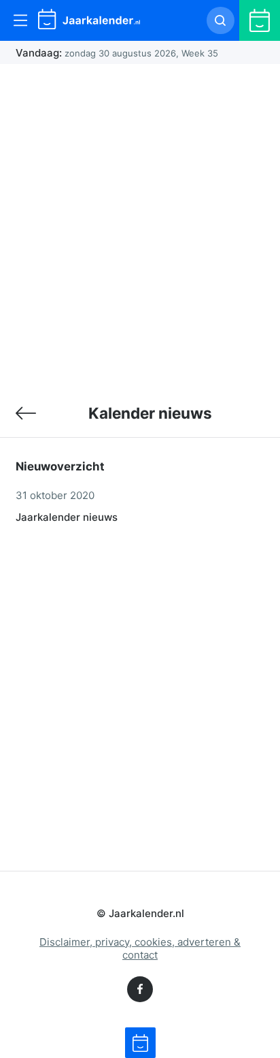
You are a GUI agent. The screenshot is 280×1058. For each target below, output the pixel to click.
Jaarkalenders (26, 412)
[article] (140, 504)
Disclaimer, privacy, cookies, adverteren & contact (140, 948)
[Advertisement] (140, 226)
